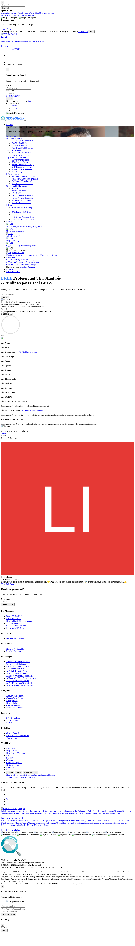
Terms (14, 108)
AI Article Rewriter (16, 671)
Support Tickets (12, 777)
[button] (9, 34)
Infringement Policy (14, 708)
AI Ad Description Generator (20, 683)
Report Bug (11, 767)
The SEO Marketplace (18, 661)
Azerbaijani (37, 820)
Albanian (13, 820)
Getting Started (12, 733)
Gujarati (4, 813)
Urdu (74, 811)
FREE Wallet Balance (17, 735)
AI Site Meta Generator (28, 352)
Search (5, 8)
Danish (126, 820)
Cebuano (118, 811)
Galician (31, 823)
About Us (14, 696)
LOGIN (9, 269)
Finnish (24, 823)
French (4, 41)
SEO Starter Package (20, 160)
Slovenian (33, 811)
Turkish (60, 811)
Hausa (11, 813)
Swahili (41, 811)
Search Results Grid (26, 13)
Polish (3, 811)
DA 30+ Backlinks (19, 145)
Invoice (51, 13)
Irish (104, 823)
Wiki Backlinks (18, 193)
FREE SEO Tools (13, 618)
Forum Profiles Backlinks (22, 198)
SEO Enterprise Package (22, 169)
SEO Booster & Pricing (21, 212)
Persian (47, 825)
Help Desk (18, 775)
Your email (5, 599)
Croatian (113, 820)
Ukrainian (68, 811)
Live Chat (10, 748)
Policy (14, 106)
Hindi (72, 823)
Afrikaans (5, 820)
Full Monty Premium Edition (24, 176)
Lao (49, 813)
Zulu (118, 813)
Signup (30, 101)
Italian (17, 41)
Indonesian (96, 823)
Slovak (25, 811)
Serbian (19, 811)
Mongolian (73, 813)
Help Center (11, 751)
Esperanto (126, 811)
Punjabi (88, 813)
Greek (46, 823)
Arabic (20, 820)
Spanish (40, 41)
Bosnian (110, 811)
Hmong (17, 813)
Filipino (18, 823)
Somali (94, 813)
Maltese (30, 825)
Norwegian (39, 825)
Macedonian (16, 825)
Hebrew (65, 823)
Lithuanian (5, 825)
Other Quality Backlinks (16, 186)
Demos (9, 222)
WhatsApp (10, 48)
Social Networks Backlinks (23, 200)
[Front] (51, 856)
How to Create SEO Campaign (19, 621)
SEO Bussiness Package (22, 167)
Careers (14, 698)
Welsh (90, 811)
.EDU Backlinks (18, 188)
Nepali (81, 813)
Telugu (106, 813)
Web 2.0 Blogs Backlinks (22, 153)
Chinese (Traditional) (100, 820)
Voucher (13, 738)
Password (10, 91)
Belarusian (53, 820)
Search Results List (9, 13)
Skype (17, 48)
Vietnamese (82, 811)
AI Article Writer (15, 669)
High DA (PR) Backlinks (16, 138)
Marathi (65, 813)
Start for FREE (7, 604)
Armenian (28, 820)
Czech (120, 820)
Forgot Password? (13, 96)
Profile (4, 15)
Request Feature (13, 765)
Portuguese (25, 41)
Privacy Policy (12, 700)
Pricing (9, 205)
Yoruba (112, 813)
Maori (58, 813)
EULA (9, 723)
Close (91, 32)
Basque (46, 820)
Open (3, 433)
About (37, 13)
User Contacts (13, 15)
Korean (117, 823)
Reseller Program (13, 651)
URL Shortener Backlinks (22, 195)
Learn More (11, 136)
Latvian (124, 823)
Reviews (23, 15)
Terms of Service (13, 720)
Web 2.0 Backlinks (14, 150)
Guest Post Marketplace (16, 664)
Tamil (100, 813)
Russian (33, 41)
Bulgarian (63, 820)
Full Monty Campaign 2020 (25, 179)
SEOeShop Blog (13, 718)
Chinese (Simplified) (82, 820)
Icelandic (88, 823)
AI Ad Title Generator (17, 680)
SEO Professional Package (23, 164)
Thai (54, 811)
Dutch (3, 823)
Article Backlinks (19, 191)
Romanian (11, 811)
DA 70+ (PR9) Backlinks (22, 141)
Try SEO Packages (16, 157)
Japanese (110, 823)
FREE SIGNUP (13, 272)
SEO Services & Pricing (22, 207)
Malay (24, 825)
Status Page (11, 770)
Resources (10, 257)
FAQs (8, 755)
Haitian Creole (56, 823)
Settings (30, 15)
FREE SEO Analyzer (23, 217)
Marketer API (15, 628)
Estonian (10, 823)
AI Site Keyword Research (33, 410)
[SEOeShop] (12, 120)
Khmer (44, 813)
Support (9, 758)
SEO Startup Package (21, 162)
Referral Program (15, 649)
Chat (3, 48)
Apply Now (6, 29)
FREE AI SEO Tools (23, 219)
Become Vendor (15, 638)
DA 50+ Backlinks (19, 143)
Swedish (48, 811)
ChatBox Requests (27, 267)
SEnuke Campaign (14, 174)
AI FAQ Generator (16, 673)
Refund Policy (12, 703)
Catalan (70, 820)
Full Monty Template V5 (22, 181)
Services (44, 13)
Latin (53, 813)
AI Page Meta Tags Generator (21, 678)
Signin (9, 98)
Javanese (29, 813)
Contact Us (43, 775)
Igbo (23, 813)
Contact (9, 760)
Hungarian (79, 823)
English (4, 36)
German (10, 41)
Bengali (103, 811)
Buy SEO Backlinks (14, 616)
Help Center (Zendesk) (15, 753)
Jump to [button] (4, 46)
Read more (83, 31)
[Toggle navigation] (25, 120)
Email (8, 85)
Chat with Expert (8, 914)
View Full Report (8, 584)
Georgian (40, 823)
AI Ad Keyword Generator (19, 685)
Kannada (37, 813)
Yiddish (96, 811)
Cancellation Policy (14, 705)
